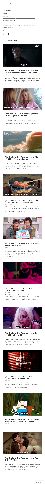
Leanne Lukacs (8, 4)
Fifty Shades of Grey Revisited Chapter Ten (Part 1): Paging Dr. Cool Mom (21, 115)
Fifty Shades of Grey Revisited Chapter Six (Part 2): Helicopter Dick (21, 334)
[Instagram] (8, 34)
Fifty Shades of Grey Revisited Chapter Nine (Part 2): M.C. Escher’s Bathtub (22, 158)
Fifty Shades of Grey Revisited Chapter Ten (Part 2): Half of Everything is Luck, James (19, 25)
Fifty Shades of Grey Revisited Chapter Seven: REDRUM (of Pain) (20, 289)
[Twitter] (3, 34)
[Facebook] (6, 34)
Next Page (38, 477)
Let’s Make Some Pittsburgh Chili (9, 20)
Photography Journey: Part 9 (8, 27)
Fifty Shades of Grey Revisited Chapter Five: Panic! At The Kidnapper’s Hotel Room (22, 421)
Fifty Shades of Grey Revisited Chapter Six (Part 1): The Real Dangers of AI (21, 377)
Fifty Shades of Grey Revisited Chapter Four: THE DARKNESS (22, 459)
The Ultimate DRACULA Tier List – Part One (11, 22)
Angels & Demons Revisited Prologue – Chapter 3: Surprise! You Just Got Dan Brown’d (19, 18)
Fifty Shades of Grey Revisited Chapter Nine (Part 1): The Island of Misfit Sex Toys (22, 201)
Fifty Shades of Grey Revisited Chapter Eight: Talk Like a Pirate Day (22, 244)
